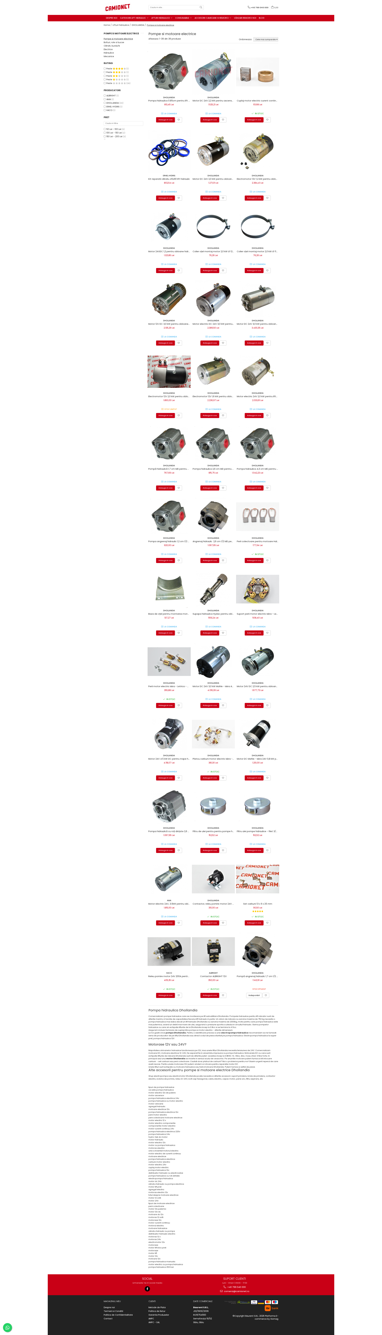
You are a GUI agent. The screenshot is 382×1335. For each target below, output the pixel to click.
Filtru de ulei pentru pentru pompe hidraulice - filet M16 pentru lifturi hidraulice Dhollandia (214, 831)
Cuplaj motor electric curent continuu (258, 100)
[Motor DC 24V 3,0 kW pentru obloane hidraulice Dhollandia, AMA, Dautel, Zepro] (257, 299)
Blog (261, 17)
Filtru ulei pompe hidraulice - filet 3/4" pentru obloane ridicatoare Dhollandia (258, 831)
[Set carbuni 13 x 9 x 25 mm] (257, 879)
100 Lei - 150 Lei (114, 132)
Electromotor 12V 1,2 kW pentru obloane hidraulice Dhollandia (258, 178)
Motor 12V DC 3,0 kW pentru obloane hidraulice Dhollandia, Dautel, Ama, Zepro (169, 323)
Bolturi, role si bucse (114, 42)
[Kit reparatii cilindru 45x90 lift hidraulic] (169, 151)
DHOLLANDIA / (139, 25)
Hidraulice (109, 52)
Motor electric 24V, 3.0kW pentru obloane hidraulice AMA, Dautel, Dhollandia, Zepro (169, 903)
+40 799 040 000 (236, 1287)
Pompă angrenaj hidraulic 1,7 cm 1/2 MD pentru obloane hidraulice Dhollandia (258, 976)
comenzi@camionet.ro (236, 1291)
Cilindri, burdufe (112, 45)
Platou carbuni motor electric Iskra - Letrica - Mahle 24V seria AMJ (214, 758)
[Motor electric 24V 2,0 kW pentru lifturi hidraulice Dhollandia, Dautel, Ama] (257, 371)
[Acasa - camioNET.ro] (119, 7)
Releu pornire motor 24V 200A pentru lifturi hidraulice (169, 976)
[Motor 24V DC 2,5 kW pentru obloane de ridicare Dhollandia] (257, 661)
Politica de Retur (156, 1311)
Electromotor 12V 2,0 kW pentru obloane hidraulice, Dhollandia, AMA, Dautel (169, 396)
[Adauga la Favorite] (178, 119)
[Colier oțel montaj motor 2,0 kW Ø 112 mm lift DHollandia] (257, 226)
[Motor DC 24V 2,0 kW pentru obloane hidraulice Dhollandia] (213, 151)
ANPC (151, 1318)
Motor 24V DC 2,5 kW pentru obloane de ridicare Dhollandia (258, 686)
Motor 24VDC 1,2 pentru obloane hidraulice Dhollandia (169, 251)
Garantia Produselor (158, 1314)
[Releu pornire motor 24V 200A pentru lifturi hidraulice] (169, 951)
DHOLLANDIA (112, 102)
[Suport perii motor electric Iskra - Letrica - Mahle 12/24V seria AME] (257, 589)
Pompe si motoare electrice (118, 38)
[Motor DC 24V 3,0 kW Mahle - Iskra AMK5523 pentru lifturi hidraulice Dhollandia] (213, 661)
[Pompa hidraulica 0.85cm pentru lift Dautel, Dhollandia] (169, 71)
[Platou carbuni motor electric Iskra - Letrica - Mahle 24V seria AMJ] (213, 734)
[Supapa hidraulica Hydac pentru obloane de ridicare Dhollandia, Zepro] (213, 589)
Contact (108, 1318)
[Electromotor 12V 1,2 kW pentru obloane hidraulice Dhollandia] (257, 151)
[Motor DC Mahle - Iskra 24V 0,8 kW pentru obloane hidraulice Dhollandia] (257, 734)
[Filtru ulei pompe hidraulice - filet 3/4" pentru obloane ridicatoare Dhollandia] (257, 806)
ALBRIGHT (111, 95)
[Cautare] (201, 7)
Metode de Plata (157, 1307)
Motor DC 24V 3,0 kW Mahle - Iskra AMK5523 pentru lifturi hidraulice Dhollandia (214, 686)
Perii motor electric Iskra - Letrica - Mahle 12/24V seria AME (169, 686)
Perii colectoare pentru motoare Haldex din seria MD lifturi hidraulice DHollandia (258, 541)
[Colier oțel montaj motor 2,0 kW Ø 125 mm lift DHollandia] (213, 226)
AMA (108, 99)
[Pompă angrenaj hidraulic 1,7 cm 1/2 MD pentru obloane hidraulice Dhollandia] (257, 951)
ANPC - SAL (154, 1322)
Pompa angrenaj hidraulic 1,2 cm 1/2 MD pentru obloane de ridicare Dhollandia (169, 541)
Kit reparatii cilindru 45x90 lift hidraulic (169, 178)
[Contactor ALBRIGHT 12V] (213, 951)
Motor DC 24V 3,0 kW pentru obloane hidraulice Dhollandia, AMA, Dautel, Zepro (258, 323)
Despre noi (109, 1307)
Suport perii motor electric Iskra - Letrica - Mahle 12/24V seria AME (258, 613)
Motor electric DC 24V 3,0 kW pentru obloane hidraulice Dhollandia (214, 323)
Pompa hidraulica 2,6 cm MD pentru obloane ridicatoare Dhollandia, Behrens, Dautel (214, 468)
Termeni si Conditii (113, 1311)
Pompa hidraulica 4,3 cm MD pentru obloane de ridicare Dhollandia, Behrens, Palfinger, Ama (258, 468)
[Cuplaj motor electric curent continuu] (257, 72)
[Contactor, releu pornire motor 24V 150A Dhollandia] (213, 879)
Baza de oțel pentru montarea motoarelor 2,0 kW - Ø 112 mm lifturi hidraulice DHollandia (169, 613)
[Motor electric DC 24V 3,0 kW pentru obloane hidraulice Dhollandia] (213, 299)
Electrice (108, 49)
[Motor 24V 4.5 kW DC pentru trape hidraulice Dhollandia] (169, 734)
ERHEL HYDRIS (113, 106)
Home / (108, 25)
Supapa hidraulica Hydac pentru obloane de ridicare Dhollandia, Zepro (214, 613)
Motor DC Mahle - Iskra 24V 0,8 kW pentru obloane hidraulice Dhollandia (258, 758)
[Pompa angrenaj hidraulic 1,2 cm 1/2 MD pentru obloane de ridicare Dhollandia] (169, 516)
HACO (109, 110)
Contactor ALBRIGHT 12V (213, 976)
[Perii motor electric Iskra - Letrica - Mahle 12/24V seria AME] (169, 661)
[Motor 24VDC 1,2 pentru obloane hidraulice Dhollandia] (169, 226)
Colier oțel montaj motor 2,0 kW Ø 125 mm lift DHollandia (214, 251)
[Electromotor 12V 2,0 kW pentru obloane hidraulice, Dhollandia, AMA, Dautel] (169, 372)
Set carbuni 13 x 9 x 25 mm (257, 903)
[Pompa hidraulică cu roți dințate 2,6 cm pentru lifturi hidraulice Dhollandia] (169, 806)
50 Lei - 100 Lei (113, 129)
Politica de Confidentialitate (118, 1314)
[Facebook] (147, 1288)
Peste (109, 68)
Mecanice (109, 56)
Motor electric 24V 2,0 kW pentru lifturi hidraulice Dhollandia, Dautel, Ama (258, 396)
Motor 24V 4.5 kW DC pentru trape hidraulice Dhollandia (169, 758)
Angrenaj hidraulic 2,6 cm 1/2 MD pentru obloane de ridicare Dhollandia (214, 541)
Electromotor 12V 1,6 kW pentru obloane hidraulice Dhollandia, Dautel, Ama (214, 396)
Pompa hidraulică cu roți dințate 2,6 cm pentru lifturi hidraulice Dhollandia (169, 831)
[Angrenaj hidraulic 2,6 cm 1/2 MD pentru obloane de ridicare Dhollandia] (213, 516)
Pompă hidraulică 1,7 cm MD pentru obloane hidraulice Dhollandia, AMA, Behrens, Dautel (169, 468)
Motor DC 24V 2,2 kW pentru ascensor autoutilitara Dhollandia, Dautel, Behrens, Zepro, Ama (214, 100)
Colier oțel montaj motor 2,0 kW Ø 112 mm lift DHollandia (258, 251)
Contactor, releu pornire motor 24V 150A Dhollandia (214, 903)
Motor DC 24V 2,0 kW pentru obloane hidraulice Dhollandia (214, 178)
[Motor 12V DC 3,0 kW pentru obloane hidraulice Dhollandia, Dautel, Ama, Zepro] (169, 299)
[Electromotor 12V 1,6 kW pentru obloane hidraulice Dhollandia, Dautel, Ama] (213, 371)
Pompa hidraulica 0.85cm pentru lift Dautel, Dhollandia (169, 100)
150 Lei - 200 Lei (114, 136)
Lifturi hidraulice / (122, 25)
